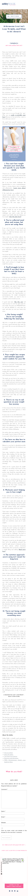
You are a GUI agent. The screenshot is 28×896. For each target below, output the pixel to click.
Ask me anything (8, 752)
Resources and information (11, 758)
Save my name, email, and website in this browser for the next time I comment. (14, 831)
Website (3, 822)
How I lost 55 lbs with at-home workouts (14, 850)
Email (3, 817)
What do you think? (14, 772)
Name (3, 811)
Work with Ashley (8, 754)
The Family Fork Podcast (10, 756)
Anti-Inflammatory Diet (14, 45)
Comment (4, 789)
